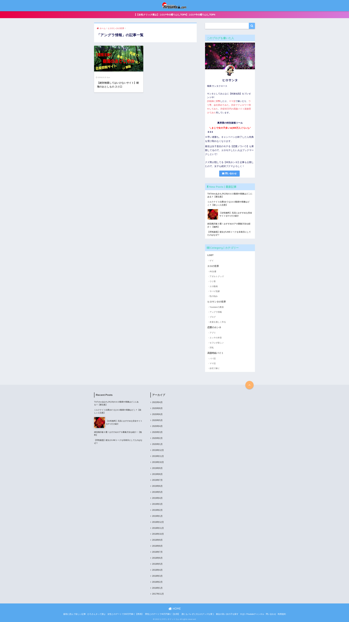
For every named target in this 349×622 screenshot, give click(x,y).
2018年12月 (158, 522)
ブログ (213, 317)
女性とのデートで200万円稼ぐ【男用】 (125, 614)
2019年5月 (157, 492)
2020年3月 (157, 432)
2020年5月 (157, 420)
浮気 (212, 347)
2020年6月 (157, 414)
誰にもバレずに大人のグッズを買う (198, 614)
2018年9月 (157, 540)
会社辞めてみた (221, 105)
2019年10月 (158, 462)
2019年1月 (157, 516)
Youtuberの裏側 (217, 307)
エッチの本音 (216, 337)
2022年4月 (157, 402)
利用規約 (282, 614)
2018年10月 (158, 534)
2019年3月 (157, 504)
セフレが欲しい (217, 342)
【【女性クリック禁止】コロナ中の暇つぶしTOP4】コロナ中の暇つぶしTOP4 (174, 14)
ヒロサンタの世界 (216, 301)
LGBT (210, 255)
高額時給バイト (215, 353)
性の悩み (214, 296)
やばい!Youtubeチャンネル (252, 614)
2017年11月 (158, 594)
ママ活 (232, 101)
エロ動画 (214, 286)
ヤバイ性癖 (215, 291)
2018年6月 (157, 558)
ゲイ (212, 260)
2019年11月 (158, 456)
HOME (176, 608)
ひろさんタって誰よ (96, 614)
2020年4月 (157, 426)
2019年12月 (158, 450)
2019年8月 (157, 474)
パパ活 (213, 358)
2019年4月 (157, 498)
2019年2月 (157, 510)
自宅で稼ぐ (215, 368)
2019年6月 (157, 486)
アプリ (213, 333)
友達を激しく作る (218, 322)
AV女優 (213, 271)
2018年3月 (157, 576)
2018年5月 (157, 564)
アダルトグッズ (217, 276)
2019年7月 (157, 480)
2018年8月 (157, 546)
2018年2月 (157, 582)
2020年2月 (157, 438)
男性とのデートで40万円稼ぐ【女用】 (162, 614)
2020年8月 (157, 408)
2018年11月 (158, 528)
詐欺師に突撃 (213, 101)
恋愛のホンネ (214, 327)
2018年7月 (157, 552)
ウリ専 (213, 281)
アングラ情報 (216, 312)
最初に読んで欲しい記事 (74, 614)
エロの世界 (213, 266)
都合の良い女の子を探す (227, 614)
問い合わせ (230, 173)
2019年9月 (157, 468)
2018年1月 (157, 588)
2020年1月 (157, 444)
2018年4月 (157, 570)
